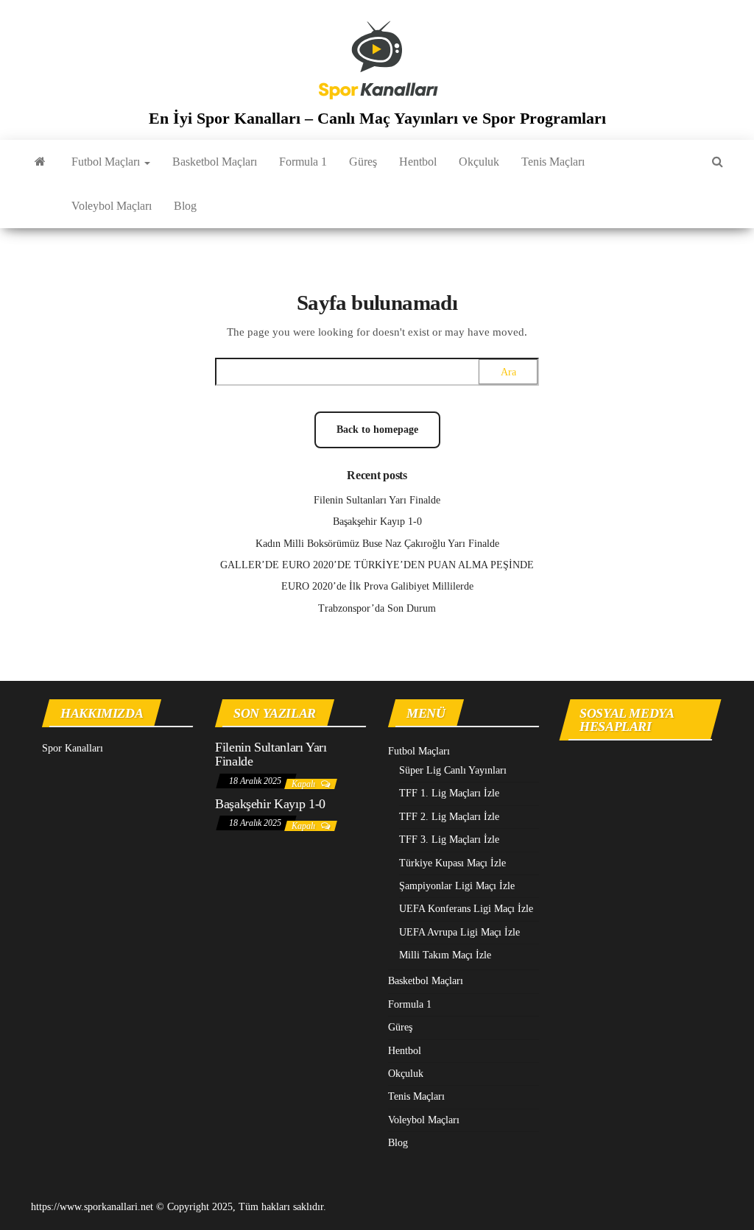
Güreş (363, 161)
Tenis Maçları (553, 161)
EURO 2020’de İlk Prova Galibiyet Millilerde (377, 586)
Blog (185, 205)
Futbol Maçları (107, 161)
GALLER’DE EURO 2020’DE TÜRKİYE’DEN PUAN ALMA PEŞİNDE (377, 564)
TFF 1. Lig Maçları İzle (449, 793)
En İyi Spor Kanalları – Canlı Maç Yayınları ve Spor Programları (377, 118)
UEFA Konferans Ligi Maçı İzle (466, 908)
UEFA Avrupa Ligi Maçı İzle (459, 932)
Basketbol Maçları (214, 161)
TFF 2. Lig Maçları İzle (449, 816)
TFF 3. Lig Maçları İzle (449, 839)
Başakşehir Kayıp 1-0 (377, 521)
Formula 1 (303, 161)
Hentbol (418, 161)
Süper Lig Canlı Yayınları (453, 770)
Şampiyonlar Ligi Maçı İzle (457, 885)
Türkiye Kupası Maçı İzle (452, 863)
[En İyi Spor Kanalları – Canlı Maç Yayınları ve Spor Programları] (40, 162)
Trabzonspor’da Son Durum (377, 608)
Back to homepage (377, 429)
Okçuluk (479, 161)
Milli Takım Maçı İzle (445, 955)
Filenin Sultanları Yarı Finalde (377, 500)
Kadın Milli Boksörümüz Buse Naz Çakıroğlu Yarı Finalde (377, 543)
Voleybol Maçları (111, 205)
